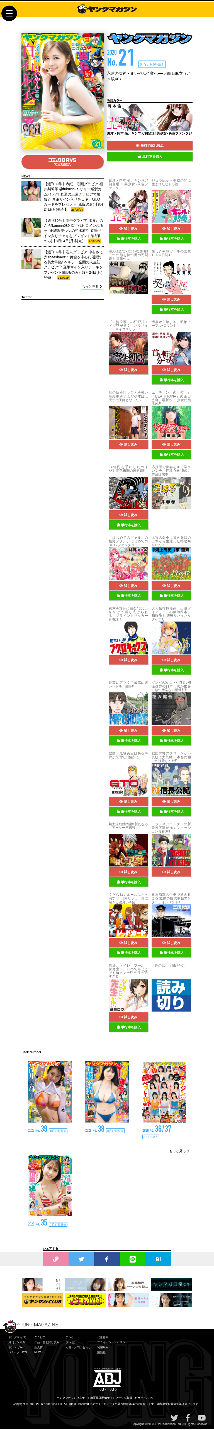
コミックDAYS (17, 1352)
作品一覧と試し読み (46, 1342)
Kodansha (50, 1403)
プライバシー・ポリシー (112, 1342)
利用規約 (102, 1347)
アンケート (73, 1337)
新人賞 (38, 1347)
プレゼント (73, 1342)
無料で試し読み (152, 145)
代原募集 (102, 1337)
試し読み (130, 228)
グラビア (39, 1337)
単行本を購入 (152, 156)
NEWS (38, 1352)
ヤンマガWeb (16, 1347)
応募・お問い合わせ (78, 1347)
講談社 (101, 1352)
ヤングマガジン (18, 1337)
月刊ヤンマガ (16, 1342)
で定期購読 (62, 164)
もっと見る (90, 286)
